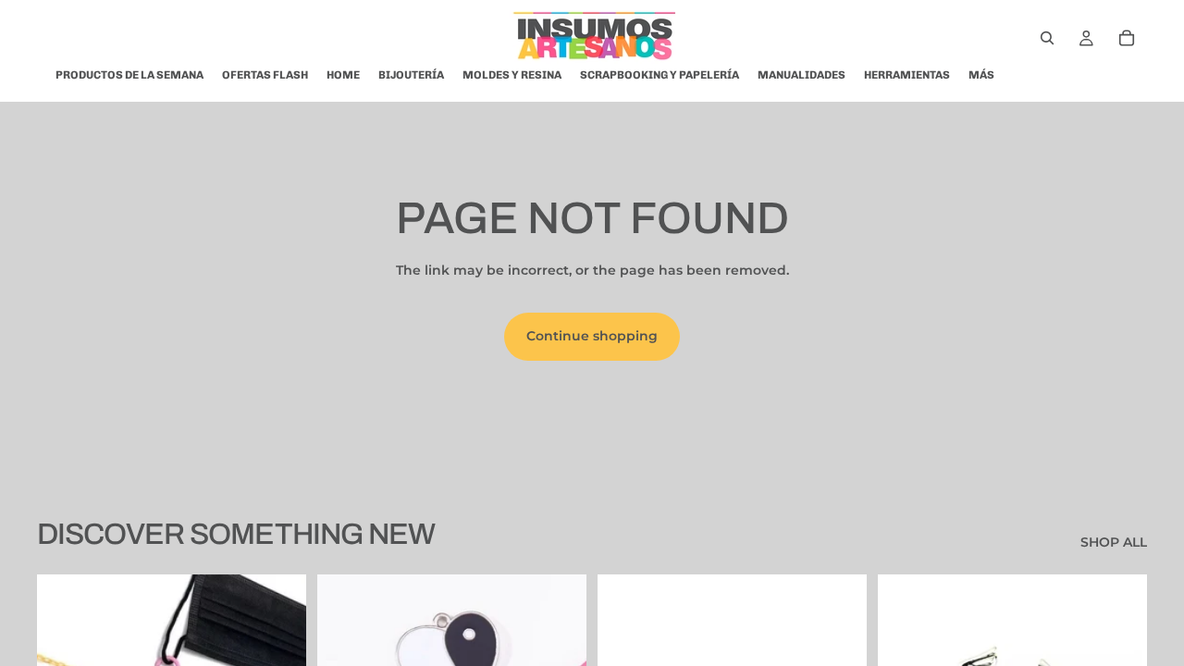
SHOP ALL (1113, 542)
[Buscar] (1047, 38)
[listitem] (981, 75)
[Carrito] (1126, 38)
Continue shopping (592, 335)
